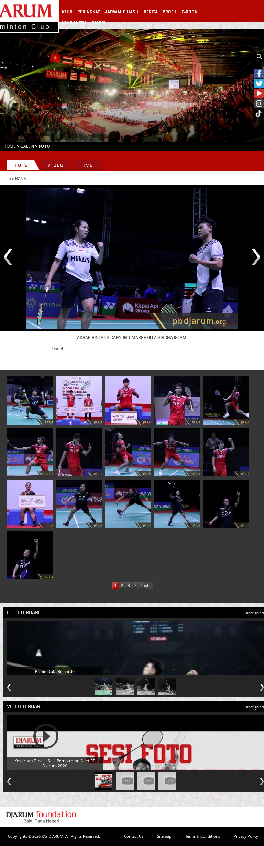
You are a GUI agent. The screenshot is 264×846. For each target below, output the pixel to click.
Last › (146, 585)
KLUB (67, 12)
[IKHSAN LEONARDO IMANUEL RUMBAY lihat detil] (80, 400)
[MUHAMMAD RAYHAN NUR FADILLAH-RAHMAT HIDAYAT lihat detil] (31, 400)
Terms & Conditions (202, 836)
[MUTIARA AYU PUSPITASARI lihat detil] (31, 504)
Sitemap (164, 836)
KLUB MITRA (74, 23)
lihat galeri (255, 613)
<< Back (17, 179)
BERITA (151, 12)
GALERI (98, 23)
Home (9, 146)
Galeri (27, 146)
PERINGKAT (88, 12)
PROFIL (170, 12)
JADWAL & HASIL (122, 12)
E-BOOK (189, 12)
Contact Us (133, 836)
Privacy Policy (246, 836)
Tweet (57, 348)
